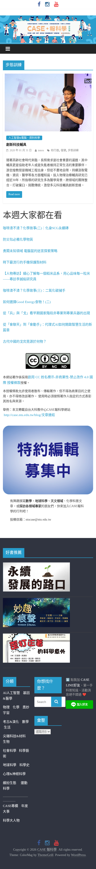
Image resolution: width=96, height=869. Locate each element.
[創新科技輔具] (48, 76)
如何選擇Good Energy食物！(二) (27, 302)
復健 (63, 150)
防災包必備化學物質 (18, 239)
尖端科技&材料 (14, 736)
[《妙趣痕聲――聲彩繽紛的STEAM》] (36, 600)
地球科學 (9, 765)
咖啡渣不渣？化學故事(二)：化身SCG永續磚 (36, 228)
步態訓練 (73, 150)
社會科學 (11, 750)
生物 (6, 741)
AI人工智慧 (11, 693)
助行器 (55, 150)
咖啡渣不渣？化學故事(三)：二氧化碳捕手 (34, 290)
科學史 (24, 765)
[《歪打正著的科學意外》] (36, 636)
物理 (6, 707)
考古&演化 (11, 722)
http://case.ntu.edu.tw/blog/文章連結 (29, 415)
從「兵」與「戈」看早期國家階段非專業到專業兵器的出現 (46, 313)
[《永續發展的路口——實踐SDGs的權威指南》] (36, 565)
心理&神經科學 (14, 774)
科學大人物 (11, 820)
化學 (16, 707)
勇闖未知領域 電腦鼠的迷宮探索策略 (30, 251)
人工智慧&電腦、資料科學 (24, 137)
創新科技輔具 (16, 144)
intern (41, 150)
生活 (7, 727)
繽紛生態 (12, 783)
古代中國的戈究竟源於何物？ (24, 341)
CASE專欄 (10, 806)
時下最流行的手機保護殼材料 (24, 262)
